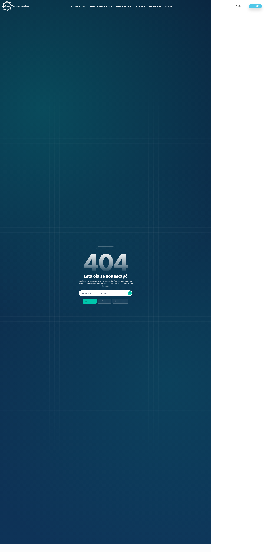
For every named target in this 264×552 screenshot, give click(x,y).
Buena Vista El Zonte (123, 6)
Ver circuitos (121, 301)
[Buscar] (130, 293)
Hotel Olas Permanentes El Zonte (100, 6)
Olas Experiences (155, 6)
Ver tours (105, 301)
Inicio (71, 6)
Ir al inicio (91, 301)
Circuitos (168, 6)
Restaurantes (140, 6)
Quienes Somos (80, 6)
